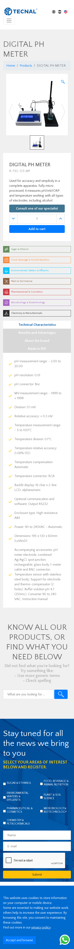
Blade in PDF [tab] (37, 349)
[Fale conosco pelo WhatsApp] (65, 939)
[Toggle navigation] (9, 20)
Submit (37, 874)
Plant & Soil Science (52, 796)
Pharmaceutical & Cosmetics (20, 810)
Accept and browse (19, 940)
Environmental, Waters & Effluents (18, 796)
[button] (10, 112)
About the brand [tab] (37, 341)
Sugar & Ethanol (19, 783)
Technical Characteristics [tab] (37, 325)
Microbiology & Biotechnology (55, 810)
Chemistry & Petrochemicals (18, 822)
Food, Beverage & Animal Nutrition (56, 782)
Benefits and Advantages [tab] (37, 333)
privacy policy (41, 927)
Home (10, 65)
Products (26, 65)
